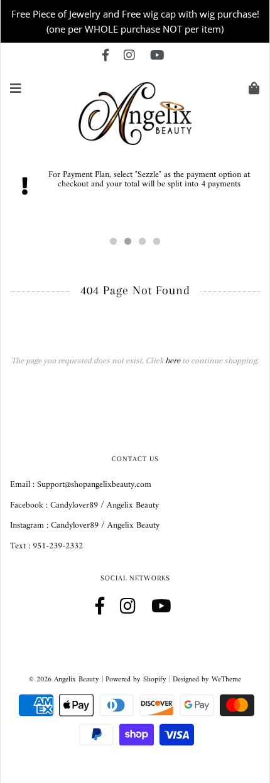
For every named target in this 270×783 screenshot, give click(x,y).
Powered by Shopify (135, 679)
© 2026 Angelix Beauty (64, 679)
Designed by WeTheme (207, 679)
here (172, 360)
